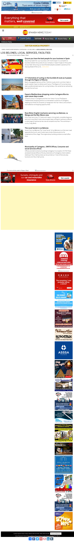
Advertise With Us (56, 536)
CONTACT (16, 27)
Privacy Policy (38, 536)
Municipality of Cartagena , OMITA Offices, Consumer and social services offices (47, 148)
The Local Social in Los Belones (36, 128)
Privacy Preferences (55, 533)
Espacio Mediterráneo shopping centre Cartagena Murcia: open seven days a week (47, 95)
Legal (44, 536)
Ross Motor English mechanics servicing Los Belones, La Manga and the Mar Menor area (46, 114)
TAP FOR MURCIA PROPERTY (37, 45)
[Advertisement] (37, 208)
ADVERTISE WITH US (25, 27)
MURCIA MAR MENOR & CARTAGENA (16, 49)
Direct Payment (19, 536)
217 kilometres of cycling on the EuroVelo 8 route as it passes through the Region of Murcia (48, 79)
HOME (3, 49)
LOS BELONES (31, 49)
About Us (48, 536)
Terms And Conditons (29, 536)
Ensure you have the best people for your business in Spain (47, 58)
